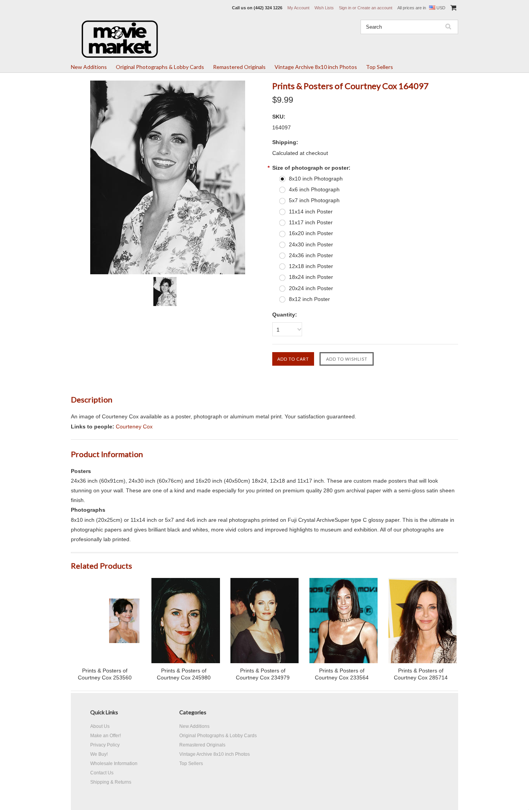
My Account (298, 7)
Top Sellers (379, 67)
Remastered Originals (239, 67)
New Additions (89, 67)
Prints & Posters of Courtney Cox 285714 (421, 674)
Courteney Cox (134, 426)
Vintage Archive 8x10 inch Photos (316, 67)
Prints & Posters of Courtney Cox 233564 (342, 674)
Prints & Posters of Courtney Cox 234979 (263, 674)
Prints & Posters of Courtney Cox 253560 (105, 674)
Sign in (345, 7)
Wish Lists (324, 7)
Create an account (374, 7)
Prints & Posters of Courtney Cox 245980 (184, 674)
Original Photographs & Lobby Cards (160, 67)
